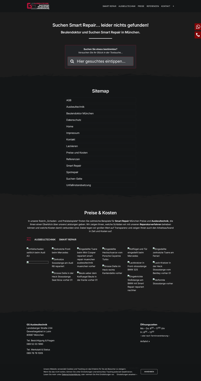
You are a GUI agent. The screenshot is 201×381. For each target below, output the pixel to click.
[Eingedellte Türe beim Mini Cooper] (88, 249)
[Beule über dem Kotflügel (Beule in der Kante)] (88, 273)
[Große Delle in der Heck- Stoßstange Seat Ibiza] (63, 273)
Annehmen (149, 372)
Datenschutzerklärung (71, 374)
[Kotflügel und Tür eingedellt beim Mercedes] (138, 249)
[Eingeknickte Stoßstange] (138, 276)
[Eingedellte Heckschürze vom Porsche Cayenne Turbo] (113, 249)
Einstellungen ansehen (126, 374)
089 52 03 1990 (35, 344)
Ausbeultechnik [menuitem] (45, 239)
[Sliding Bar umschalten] (173, 6)
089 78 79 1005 (35, 353)
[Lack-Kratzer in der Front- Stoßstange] (138, 262)
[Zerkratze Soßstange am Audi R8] (63, 259)
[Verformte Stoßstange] (164, 280)
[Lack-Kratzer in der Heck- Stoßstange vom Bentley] (164, 262)
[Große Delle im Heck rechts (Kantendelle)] (113, 266)
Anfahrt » (145, 341)
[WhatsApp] (197, 28)
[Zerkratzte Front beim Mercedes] (63, 249)
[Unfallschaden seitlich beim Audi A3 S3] (37, 249)
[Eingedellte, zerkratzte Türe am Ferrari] (164, 249)
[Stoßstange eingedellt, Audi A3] (37, 262)
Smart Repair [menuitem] (67, 239)
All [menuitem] (29, 239)
